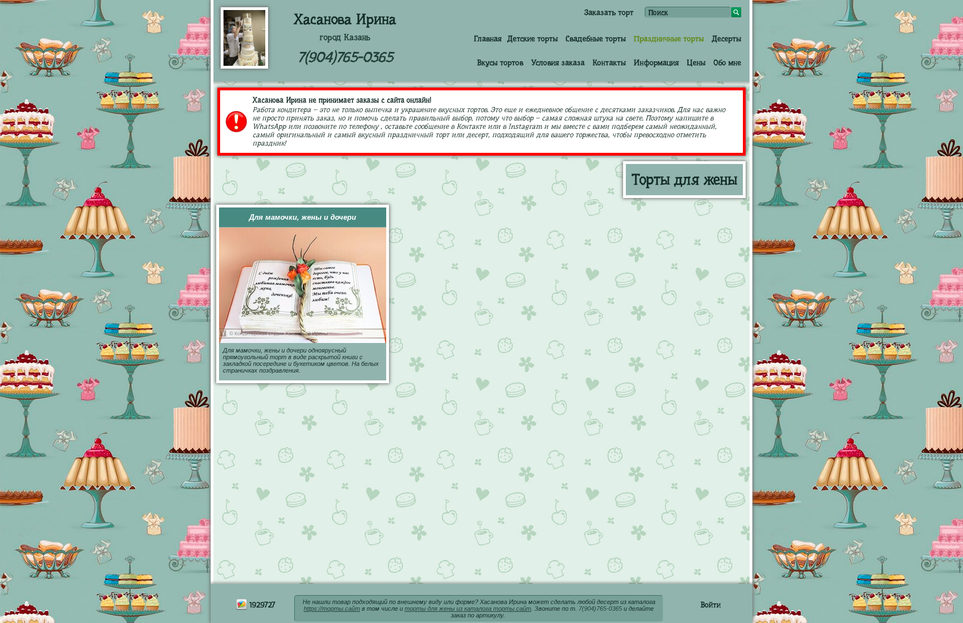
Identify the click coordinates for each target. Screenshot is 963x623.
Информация (656, 62)
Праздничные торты (669, 38)
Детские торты (532, 38)
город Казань (345, 37)
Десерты (726, 38)
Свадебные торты (596, 38)
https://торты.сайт (332, 608)
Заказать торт (609, 12)
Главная (488, 38)
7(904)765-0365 (345, 57)
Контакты (609, 62)
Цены (696, 62)
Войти (711, 604)
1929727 (261, 604)
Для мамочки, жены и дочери (302, 217)
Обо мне (727, 62)
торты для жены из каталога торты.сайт (468, 608)
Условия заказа (558, 62)
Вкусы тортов (500, 62)
